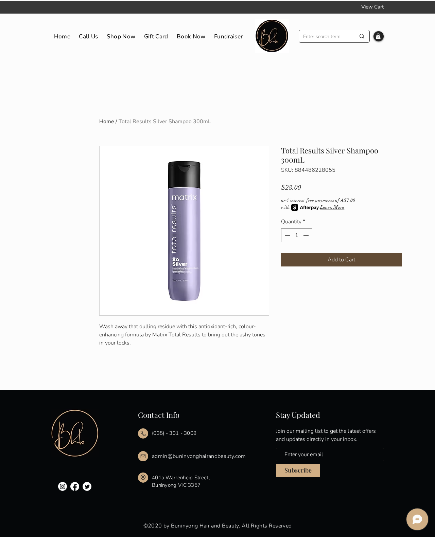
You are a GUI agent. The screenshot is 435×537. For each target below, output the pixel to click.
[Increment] (306, 235)
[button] (378, 36)
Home (106, 121)
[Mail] (143, 433)
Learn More (332, 207)
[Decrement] (287, 235)
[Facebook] (74, 486)
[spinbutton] (297, 235)
